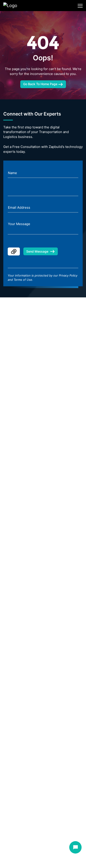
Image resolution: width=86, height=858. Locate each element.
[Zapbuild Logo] (17, 5)
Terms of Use (23, 279)
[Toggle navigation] (80, 6)
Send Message (37, 251)
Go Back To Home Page (40, 84)
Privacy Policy (68, 275)
